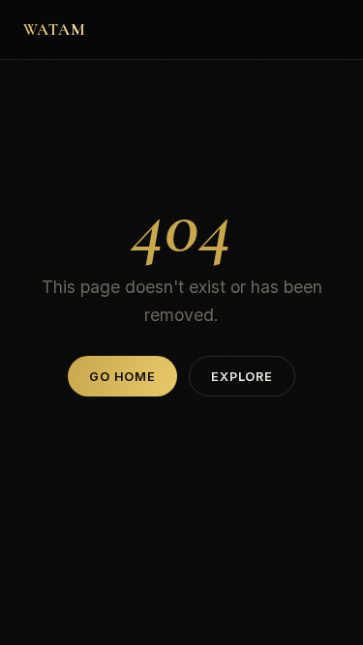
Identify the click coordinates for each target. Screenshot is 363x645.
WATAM (54, 29)
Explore (241, 376)
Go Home (122, 376)
